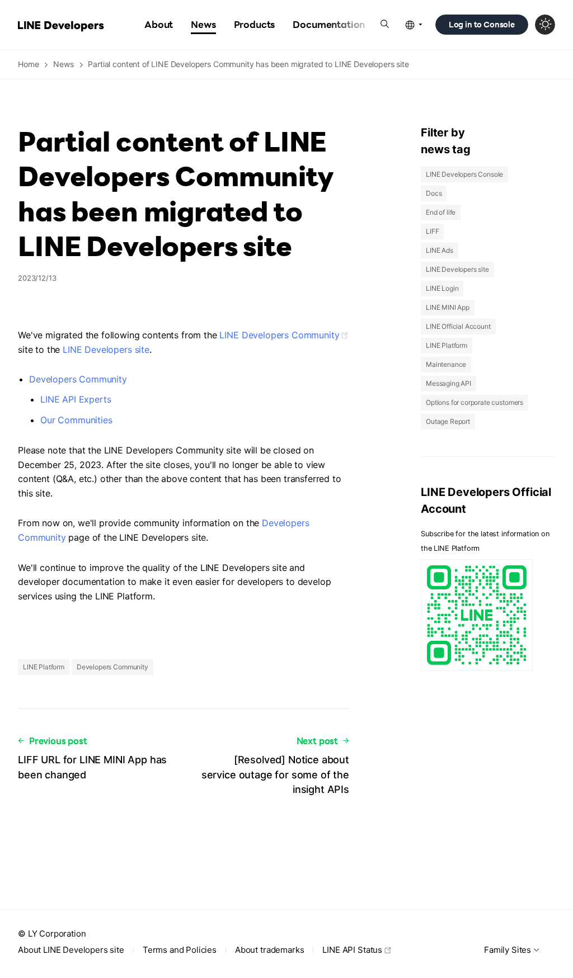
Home (28, 64)
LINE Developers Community (279, 335)
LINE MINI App (447, 307)
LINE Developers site (106, 349)
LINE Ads (439, 250)
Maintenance (446, 364)
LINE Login (442, 288)
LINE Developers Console (464, 174)
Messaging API (448, 383)
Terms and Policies (180, 949)
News (63, 64)
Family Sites (507, 949)
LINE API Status (352, 949)
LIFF (432, 231)
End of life (440, 212)
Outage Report (448, 421)
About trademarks (269, 949)
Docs (434, 193)
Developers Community (78, 379)
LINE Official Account (458, 326)
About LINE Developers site (71, 949)
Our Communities (76, 420)
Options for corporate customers (474, 402)
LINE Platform (43, 667)
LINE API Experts (75, 399)
